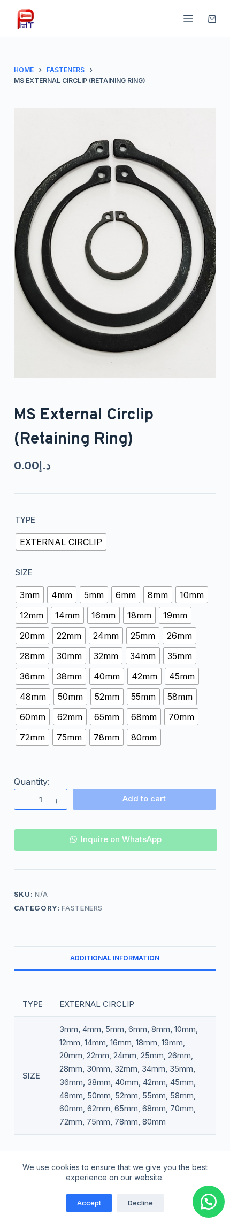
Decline (140, 1202)
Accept (89, 1202)
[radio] (61, 542)
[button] (115, 833)
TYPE (25, 520)
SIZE (24, 572)
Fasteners (82, 908)
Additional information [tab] (114, 958)
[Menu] (188, 19)
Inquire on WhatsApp (121, 839)
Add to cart (144, 798)
